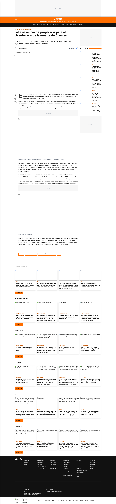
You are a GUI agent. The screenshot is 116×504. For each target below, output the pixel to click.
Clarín (38, 500)
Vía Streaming (93, 462)
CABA (25, 464)
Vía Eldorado (67, 462)
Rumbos (91, 468)
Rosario (45, 24)
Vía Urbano (92, 460)
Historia (21, 254)
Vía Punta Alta (40, 468)
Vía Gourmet (92, 464)
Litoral (62, 24)
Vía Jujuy (52, 460)
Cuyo (67, 24)
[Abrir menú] (27, 19)
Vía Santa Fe (66, 468)
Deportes (79, 474)
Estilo (78, 476)
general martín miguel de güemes (47, 254)
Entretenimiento (81, 472)
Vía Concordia (67, 473)
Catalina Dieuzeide (22, 48)
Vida (78, 478)
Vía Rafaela (66, 470)
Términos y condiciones (30, 484)
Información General (82, 470)
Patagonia (73, 24)
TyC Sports (75, 500)
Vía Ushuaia (79, 460)
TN (42, 500)
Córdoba (39, 24)
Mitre (53, 500)
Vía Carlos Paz (40, 460)
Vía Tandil (39, 464)
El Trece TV (47, 500)
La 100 (57, 500)
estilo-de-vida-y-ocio (27, 29)
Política (78, 466)
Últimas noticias (80, 465)
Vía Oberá (66, 466)
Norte (57, 24)
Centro (51, 24)
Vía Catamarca (54, 464)
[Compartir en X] (16, 102)
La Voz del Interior (84, 500)
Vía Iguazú (66, 464)
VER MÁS (18, 292)
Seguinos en (72, 48)
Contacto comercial (29, 487)
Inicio (34, 24)
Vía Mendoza (53, 468)
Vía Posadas (66, 460)
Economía (79, 468)
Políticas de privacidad (30, 486)
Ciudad (62, 500)
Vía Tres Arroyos (41, 466)
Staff (25, 491)
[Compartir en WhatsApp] (16, 98)
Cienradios (68, 500)
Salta (59, 254)
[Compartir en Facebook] (16, 95)
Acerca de (27, 489)
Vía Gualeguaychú (68, 475)
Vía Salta (17, 29)
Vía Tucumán (53, 462)
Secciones (80, 24)
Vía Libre (92, 466)
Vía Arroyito (40, 462)
